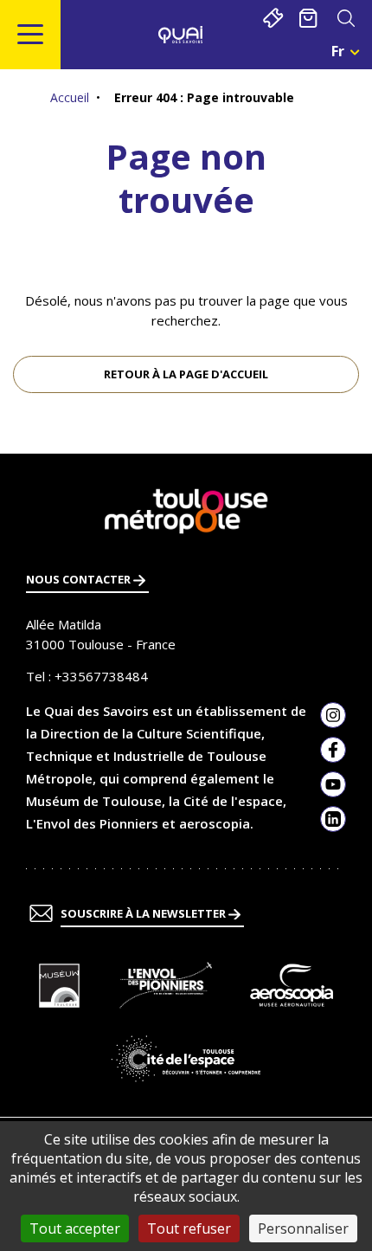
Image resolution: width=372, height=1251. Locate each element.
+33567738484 (101, 676)
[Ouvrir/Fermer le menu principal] (30, 34)
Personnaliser (303, 1228)
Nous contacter (79, 579)
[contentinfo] (186, 852)
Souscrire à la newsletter (144, 913)
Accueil (69, 97)
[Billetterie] (273, 18)
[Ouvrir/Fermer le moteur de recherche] (345, 18)
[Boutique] (308, 18)
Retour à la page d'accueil (186, 374)
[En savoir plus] (59, 985)
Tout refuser (189, 1228)
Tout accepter (74, 1228)
